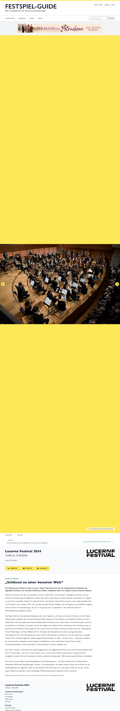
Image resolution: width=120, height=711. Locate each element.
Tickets (40, 18)
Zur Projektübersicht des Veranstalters (97, 541)
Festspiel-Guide (31, 6)
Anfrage (43, 568)
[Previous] (3, 284)
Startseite (8, 535)
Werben (107, 5)
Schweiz (20, 535)
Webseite (13, 568)
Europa (31, 18)
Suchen (111, 18)
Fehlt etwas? (98, 5)
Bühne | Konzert (11, 579)
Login (113, 5)
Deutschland (10, 18)
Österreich (22, 18)
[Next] (117, 284)
